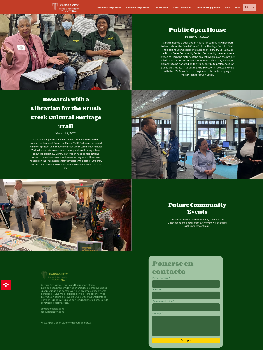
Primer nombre (160, 278)
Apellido (157, 289)
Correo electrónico (163, 301)
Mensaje (157, 313)
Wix (89, 322)
